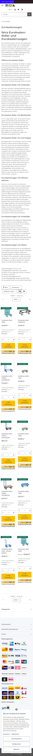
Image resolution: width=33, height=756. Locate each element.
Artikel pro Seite (9, 291)
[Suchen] (29, 14)
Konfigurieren (16, 744)
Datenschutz (15, 734)
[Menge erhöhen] (13, 339)
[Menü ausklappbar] (2, 4)
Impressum (6, 734)
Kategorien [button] (5, 609)
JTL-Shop (19, 753)
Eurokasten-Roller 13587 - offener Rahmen (6, 551)
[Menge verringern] (3, 339)
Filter (6, 287)
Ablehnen (16, 749)
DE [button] (10, 10)
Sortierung (15, 287)
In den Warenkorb (8, 346)
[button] (15, 9)
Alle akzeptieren (16, 738)
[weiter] (30, 299)
